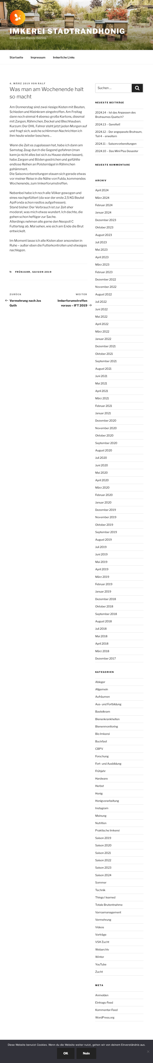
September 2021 (106, 361)
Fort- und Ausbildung (108, 763)
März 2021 (102, 398)
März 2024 (102, 197)
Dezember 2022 (105, 279)
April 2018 (101, 643)
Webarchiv (102, 949)
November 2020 (106, 428)
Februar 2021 (103, 405)
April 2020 (102, 480)
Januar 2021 (103, 413)
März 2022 (102, 331)
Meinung (100, 815)
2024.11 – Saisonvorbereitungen (115, 143)
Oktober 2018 (104, 606)
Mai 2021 (101, 383)
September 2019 (106, 532)
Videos (99, 927)
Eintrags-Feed (104, 1002)
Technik (100, 890)
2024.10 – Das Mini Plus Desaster (116, 151)
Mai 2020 (101, 472)
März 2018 (102, 651)
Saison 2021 (103, 852)
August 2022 (103, 294)
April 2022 (101, 324)
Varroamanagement (108, 912)
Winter (99, 956)
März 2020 (102, 487)
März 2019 (102, 576)
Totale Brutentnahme (109, 904)
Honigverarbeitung (107, 800)
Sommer (100, 882)
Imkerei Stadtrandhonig (67, 31)
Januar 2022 (103, 338)
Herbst (99, 786)
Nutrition (100, 823)
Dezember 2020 (105, 420)
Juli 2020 (101, 457)
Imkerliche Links (64, 57)
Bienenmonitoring (106, 726)
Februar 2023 (104, 272)
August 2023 (103, 235)
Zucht (99, 971)
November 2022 (105, 286)
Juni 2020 (101, 465)
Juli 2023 (101, 242)
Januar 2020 (103, 502)
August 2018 (103, 621)
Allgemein (101, 689)
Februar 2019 (103, 584)
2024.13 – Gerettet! (107, 124)
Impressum (38, 57)
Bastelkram (102, 711)
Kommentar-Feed (106, 1010)
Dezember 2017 (105, 658)
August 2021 (103, 368)
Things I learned (105, 897)
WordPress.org (104, 1017)
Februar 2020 (104, 495)
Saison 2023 (103, 867)
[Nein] (148, 1051)
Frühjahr (22, 272)
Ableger (100, 682)
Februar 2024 (104, 205)
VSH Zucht (102, 942)
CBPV (99, 748)
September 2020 (106, 443)
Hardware (101, 778)
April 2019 (101, 569)
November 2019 (105, 517)
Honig (99, 793)
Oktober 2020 (104, 435)
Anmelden (101, 995)
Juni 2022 (101, 309)
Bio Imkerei (102, 733)
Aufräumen (102, 696)
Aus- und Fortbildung (108, 704)
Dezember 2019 (105, 509)
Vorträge (100, 934)
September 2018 (106, 614)
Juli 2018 (101, 628)
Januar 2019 (103, 591)
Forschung (102, 756)
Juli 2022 (101, 301)
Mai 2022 (101, 316)
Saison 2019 (42, 272)
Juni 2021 (101, 376)
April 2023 (102, 257)
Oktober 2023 (104, 227)
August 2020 (103, 450)
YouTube (100, 964)
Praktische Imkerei (107, 830)
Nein (86, 1053)
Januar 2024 (103, 212)
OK (65, 1053)
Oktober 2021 (104, 353)
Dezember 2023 (105, 220)
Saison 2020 (103, 845)
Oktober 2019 (104, 524)
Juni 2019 (101, 554)
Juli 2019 (101, 547)
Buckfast (101, 741)
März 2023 (102, 264)
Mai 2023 (101, 249)
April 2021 (101, 391)
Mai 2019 (101, 562)
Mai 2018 (101, 636)
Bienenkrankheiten (107, 719)
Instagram (101, 808)
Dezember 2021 (105, 346)
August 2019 (103, 539)
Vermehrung (103, 919)
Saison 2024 (103, 875)
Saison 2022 (103, 860)
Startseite (16, 57)
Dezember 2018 (105, 599)
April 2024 (102, 190)
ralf (42, 83)
